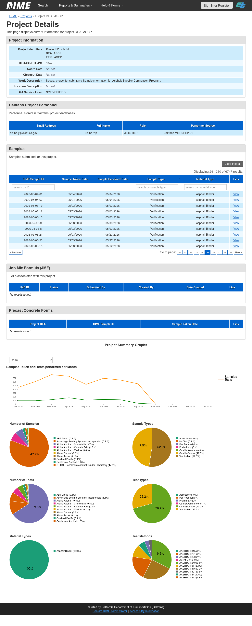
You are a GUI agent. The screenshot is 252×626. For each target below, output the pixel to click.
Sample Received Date (113, 179)
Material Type (205, 179)
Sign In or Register (217, 5)
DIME (13, 16)
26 (213, 252)
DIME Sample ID (33, 179)
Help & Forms (111, 5)
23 (196, 252)
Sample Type (156, 179)
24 (202, 252)
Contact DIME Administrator (110, 611)
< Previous (15, 252)
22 (191, 252)
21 (185, 252)
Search (43, 5)
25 (208, 252)
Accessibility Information (144, 611)
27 (219, 252)
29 (231, 252)
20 (179, 252)
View (236, 194)
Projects (26, 16)
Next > (238, 252)
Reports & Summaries (75, 5)
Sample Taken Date (75, 179)
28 (225, 252)
